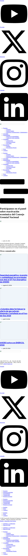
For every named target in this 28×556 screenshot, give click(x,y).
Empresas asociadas (8, 492)
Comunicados (9, 140)
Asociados (5, 133)
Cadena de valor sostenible (12, 138)
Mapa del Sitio (6, 525)
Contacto (5, 150)
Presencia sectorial (10, 142)
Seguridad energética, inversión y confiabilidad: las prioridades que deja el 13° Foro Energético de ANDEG (13, 278)
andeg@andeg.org (7, 363)
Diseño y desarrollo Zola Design (8, 521)
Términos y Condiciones (9, 523)
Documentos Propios (11, 147)
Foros (4, 149)
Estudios (8, 146)
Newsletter (9, 143)
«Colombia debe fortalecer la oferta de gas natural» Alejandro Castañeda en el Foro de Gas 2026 (13, 312)
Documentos (6, 145)
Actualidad (5, 139)
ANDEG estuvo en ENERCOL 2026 (12, 343)
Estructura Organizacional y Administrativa (16, 132)
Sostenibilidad (6, 135)
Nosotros (5, 128)
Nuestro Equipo (10, 131)
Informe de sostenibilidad (12, 136)
